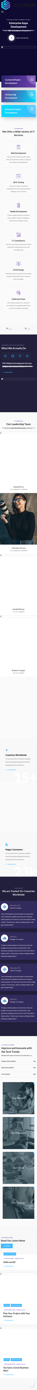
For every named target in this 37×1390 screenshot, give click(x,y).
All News (7, 1246)
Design (6, 1305)
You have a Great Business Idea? (16, 1369)
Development (16, 1305)
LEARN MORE (8, 372)
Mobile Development (18, 211)
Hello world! (9, 1262)
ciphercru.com (19, 1258)
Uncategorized (9, 1254)
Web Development (18, 153)
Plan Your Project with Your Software (16, 1315)
